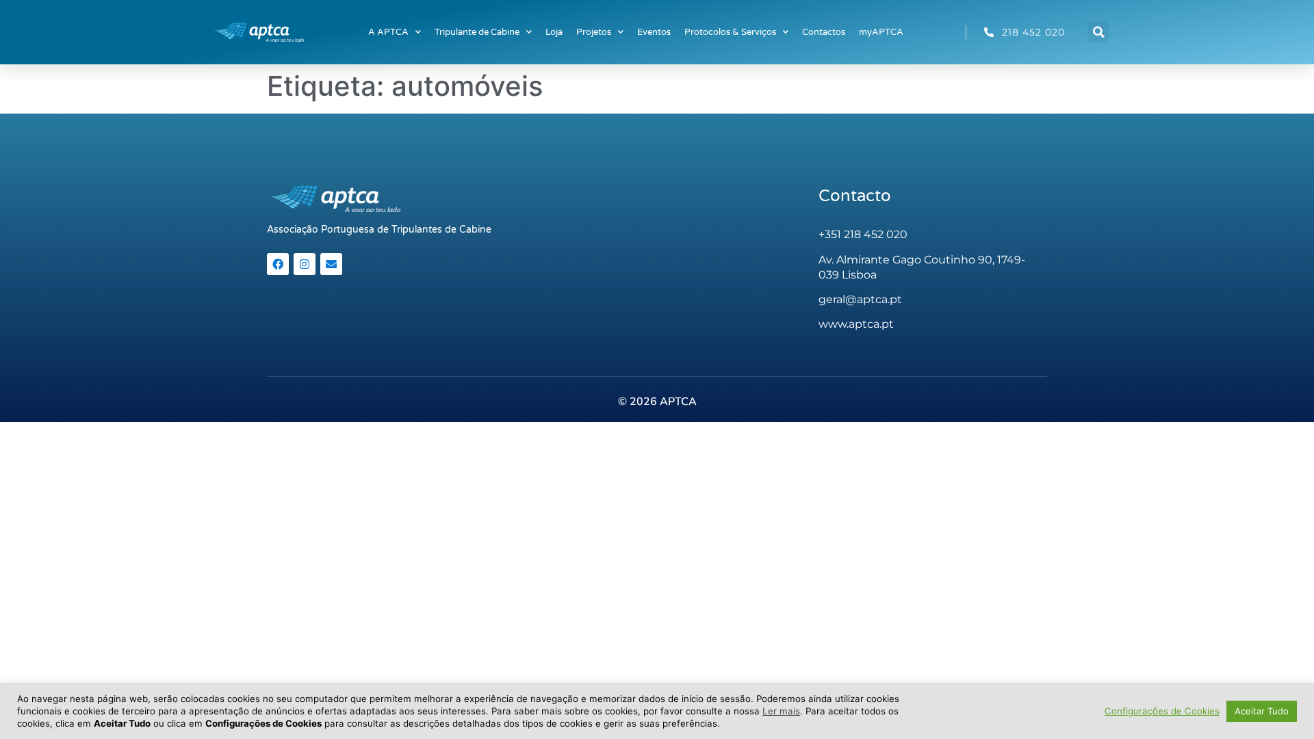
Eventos (654, 32)
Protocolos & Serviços (730, 32)
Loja (554, 32)
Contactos (823, 32)
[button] (1098, 32)
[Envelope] (331, 264)
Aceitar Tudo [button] (1262, 710)
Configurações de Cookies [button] (1162, 710)
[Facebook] (278, 264)
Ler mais (781, 710)
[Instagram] (304, 264)
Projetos (593, 32)
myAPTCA (881, 32)
